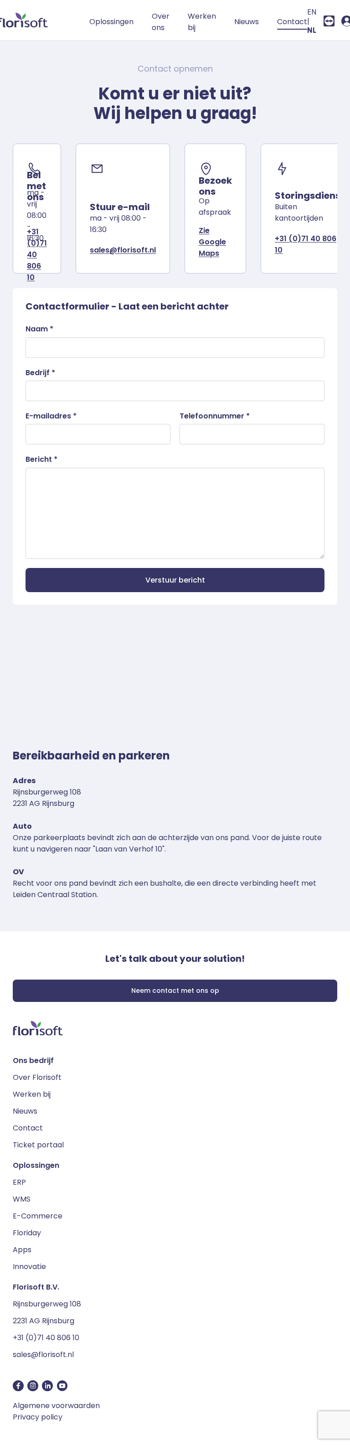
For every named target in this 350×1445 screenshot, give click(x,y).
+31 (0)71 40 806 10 (46, 1337)
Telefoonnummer (215, 416)
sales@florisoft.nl (123, 250)
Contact (292, 21)
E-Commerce (37, 1216)
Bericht (41, 459)
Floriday (27, 1233)
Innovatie (29, 1266)
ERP (19, 1182)
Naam (39, 329)
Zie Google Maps (212, 241)
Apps (22, 1249)
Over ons (161, 22)
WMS (22, 1199)
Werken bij (202, 22)
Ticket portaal (38, 1145)
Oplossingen (111, 21)
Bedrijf (40, 372)
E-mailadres (51, 416)
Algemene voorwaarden (56, 1405)
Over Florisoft (37, 1077)
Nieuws (246, 21)
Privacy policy (37, 1417)
